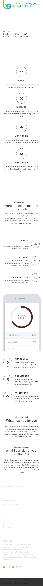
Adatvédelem (8, 519)
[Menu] (36, 4)
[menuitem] (31, 4)
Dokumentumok (9, 523)
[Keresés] (31, 4)
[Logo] (17, 4)
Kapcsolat (7, 527)
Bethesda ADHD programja (14, 504)
